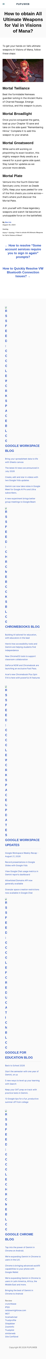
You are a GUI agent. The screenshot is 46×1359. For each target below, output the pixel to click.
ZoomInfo (9, 1327)
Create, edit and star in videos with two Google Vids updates (21, 479)
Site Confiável (11, 1336)
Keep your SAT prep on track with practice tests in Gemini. (21, 1091)
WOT (7, 1313)
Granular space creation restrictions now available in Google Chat (22, 891)
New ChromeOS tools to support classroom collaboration (20, 658)
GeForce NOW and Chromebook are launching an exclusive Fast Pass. (22, 667)
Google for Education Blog (19, 1055)
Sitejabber (10, 1323)
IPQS (7, 1307)
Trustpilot (9, 1330)
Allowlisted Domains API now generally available (18, 882)
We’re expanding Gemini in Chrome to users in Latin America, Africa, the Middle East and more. (23, 1281)
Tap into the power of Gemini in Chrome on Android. (20, 1249)
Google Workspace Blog (22, 448)
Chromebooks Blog (22, 626)
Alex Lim (8, 222)
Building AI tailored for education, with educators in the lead (21, 636)
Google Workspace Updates (22, 842)
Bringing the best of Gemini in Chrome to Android (19, 1292)
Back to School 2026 (15, 1065)
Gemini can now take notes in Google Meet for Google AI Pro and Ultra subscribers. (22, 489)
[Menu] (4, 4)
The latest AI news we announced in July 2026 (22, 469)
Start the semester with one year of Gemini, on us (22, 1073)
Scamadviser (11, 1317)
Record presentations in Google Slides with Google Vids (20, 864)
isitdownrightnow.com (15, 1310)
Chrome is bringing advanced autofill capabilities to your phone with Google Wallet (22, 1268)
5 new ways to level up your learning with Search (22, 1082)
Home (5, 233)
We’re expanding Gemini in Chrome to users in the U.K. (23, 1258)
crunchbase (10, 1304)
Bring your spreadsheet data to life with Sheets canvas (21, 460)
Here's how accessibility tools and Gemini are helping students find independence (21, 647)
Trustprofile (10, 1320)
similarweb (10, 1333)
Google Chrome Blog (19, 1237)
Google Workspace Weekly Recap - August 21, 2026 (21, 855)
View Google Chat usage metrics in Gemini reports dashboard (21, 873)
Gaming (5, 229)
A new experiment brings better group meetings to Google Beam (20, 500)
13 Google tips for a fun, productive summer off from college (21, 1100)
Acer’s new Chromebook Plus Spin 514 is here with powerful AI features (22, 676)
